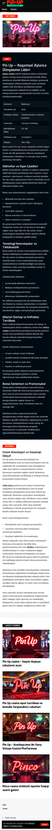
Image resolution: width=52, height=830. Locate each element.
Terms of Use (17, 826)
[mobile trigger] (5, 3)
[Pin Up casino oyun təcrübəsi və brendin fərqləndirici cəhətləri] (26, 685)
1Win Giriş (7, 485)
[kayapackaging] (15, 3)
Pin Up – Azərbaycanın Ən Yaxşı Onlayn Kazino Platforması (22, 746)
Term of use (10, 817)
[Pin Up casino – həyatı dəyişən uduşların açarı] (26, 644)
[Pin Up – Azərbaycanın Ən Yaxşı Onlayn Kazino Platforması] (26, 727)
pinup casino (9, 73)
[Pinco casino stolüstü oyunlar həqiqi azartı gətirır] (26, 768)
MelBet (30, 547)
